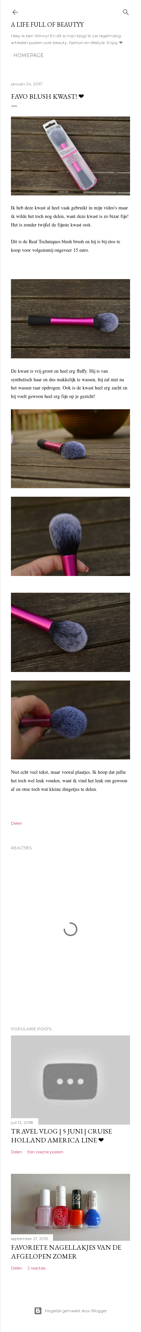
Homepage (28, 55)
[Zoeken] (126, 10)
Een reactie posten (45, 1151)
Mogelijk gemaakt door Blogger (76, 1310)
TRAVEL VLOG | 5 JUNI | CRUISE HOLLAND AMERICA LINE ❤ (61, 1135)
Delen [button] (16, 823)
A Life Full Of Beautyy (47, 24)
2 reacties (36, 1268)
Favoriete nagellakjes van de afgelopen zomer (66, 1252)
